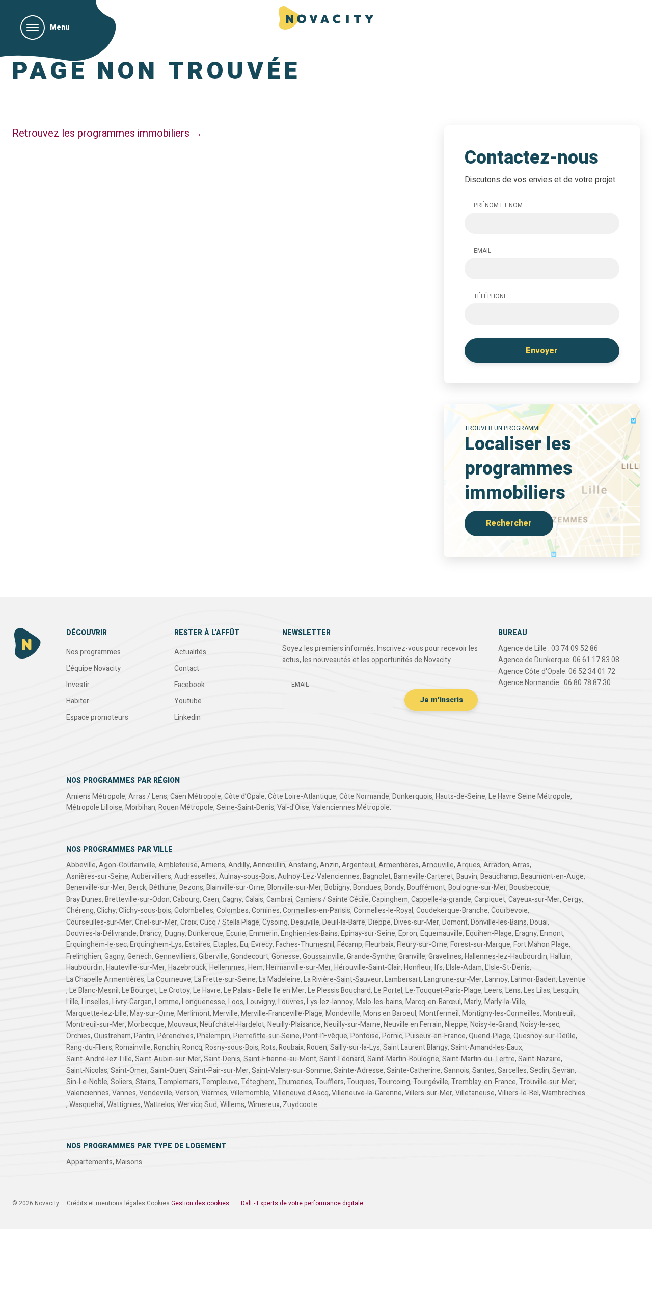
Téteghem (258, 1081)
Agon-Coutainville (127, 865)
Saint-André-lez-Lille (99, 1059)
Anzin (329, 865)
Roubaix (291, 1047)
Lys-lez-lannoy (330, 1001)
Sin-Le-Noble (86, 1081)
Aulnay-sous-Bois (247, 876)
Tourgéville (430, 1081)
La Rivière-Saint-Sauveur (343, 979)
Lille (72, 1001)
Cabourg (186, 899)
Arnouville (438, 865)
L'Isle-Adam (464, 967)
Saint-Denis (222, 1059)
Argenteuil (358, 865)
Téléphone (490, 296)
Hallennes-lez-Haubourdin (506, 956)
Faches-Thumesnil (305, 944)
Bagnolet (377, 876)
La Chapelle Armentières (105, 979)
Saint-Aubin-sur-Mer (168, 1059)
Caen (211, 899)
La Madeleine (280, 979)
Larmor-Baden (533, 979)
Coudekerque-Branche (452, 910)
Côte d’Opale (244, 796)
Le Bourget (139, 990)
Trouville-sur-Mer (547, 1081)
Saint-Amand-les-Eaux (486, 1047)
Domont (455, 922)
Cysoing (275, 922)
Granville (411, 956)
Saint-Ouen (168, 1070)
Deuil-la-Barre (343, 922)
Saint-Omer (129, 1070)
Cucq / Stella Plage (229, 922)
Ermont (551, 933)
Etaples (225, 944)
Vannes (124, 1093)
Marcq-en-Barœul (433, 1001)
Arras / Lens (147, 796)
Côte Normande (364, 796)
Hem (255, 967)
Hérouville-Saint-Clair (367, 967)
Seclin (539, 1070)
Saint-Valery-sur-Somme (291, 1070)
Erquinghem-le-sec (96, 944)
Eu (244, 944)
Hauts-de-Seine (460, 796)
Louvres (291, 1001)
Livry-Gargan (132, 1001)
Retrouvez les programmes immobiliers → (107, 133)
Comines (266, 910)
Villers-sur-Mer (428, 1093)
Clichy (106, 910)
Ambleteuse (178, 865)
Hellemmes (227, 967)
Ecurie (236, 933)
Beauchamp (499, 876)
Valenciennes (87, 1093)
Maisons (129, 1161)
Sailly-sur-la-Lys (355, 1047)
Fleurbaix (379, 944)
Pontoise (364, 1036)
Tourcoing (394, 1081)
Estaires (197, 944)
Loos (235, 1001)
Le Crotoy (174, 990)
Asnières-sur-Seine (97, 876)
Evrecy (262, 944)
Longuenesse (203, 1001)
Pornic (392, 1036)
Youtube (188, 701)
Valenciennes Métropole (351, 807)
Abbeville (81, 865)
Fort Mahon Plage (541, 944)
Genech (139, 956)
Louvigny (261, 1001)
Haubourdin (84, 967)
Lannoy (496, 979)
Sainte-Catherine (414, 1070)
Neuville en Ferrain (413, 1024)
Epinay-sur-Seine (368, 933)
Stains (145, 1081)
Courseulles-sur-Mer (99, 922)
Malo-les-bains (379, 1001)
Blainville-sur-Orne (235, 887)
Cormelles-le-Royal (383, 910)
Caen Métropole (195, 796)
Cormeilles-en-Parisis (316, 910)
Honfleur (417, 967)
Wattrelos (159, 1104)
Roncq (192, 1047)
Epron (407, 933)
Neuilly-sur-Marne (352, 1024)
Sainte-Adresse (359, 1070)
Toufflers (329, 1081)
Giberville (213, 956)
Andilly (239, 865)
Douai (539, 922)
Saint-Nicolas (86, 1070)
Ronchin (166, 1047)
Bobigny (337, 887)
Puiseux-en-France (435, 1036)
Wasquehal (86, 1104)
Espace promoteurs (97, 717)
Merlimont (193, 1013)
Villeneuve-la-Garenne (367, 1093)
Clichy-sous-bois (145, 910)
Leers (493, 990)
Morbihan (140, 807)
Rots (268, 1047)
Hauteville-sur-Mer (135, 967)
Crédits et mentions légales (106, 1203)
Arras (521, 865)
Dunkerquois (412, 796)
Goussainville (323, 956)
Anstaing (302, 865)
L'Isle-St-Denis (507, 967)
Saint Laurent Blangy (415, 1047)
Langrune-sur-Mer (453, 979)
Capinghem (390, 899)
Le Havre (207, 990)
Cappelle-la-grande (441, 899)
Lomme (167, 1001)
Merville (225, 1013)
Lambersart (403, 979)
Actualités (190, 652)
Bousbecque (529, 887)
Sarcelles (512, 1070)
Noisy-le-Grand (493, 1024)
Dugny (175, 933)
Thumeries (295, 1081)
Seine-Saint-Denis (245, 807)
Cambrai (279, 899)
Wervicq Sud (197, 1104)
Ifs (438, 967)
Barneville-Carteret (423, 876)
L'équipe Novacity (93, 668)
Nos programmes (93, 652)
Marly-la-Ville (504, 1001)
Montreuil (558, 1013)
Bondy (394, 887)
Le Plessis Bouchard (339, 990)
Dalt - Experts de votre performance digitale (302, 1203)
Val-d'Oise (293, 807)
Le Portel (388, 990)
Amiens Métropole (95, 796)
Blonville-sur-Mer (294, 887)
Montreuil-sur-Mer (95, 1024)
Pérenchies (175, 1036)
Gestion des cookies (200, 1203)
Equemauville (441, 933)
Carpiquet (489, 899)
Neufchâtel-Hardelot (232, 1024)
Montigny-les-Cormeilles (501, 1013)
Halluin (560, 956)
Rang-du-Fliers (89, 1047)
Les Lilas (537, 990)
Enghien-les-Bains (309, 933)
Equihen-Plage (489, 933)
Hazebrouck (187, 967)
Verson (186, 1093)
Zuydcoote (300, 1104)
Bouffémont (426, 887)
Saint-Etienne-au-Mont (279, 1059)
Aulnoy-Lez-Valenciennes (319, 876)
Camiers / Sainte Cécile (332, 899)
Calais (254, 899)
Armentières (398, 865)
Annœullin (269, 865)
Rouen (317, 1047)
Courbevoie (509, 910)
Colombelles (193, 910)
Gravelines (444, 956)
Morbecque (146, 1024)
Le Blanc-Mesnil (94, 990)
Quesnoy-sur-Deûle (544, 1036)
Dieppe (379, 922)
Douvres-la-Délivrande (101, 933)
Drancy (150, 933)
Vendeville (155, 1093)
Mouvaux (182, 1024)
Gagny (114, 956)
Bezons (191, 887)
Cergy (572, 899)
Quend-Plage (489, 1036)
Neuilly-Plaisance (294, 1024)
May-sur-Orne (152, 1013)
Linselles (95, 1001)
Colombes (232, 910)
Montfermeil (439, 1013)
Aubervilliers (151, 876)
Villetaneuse (475, 1093)
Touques (361, 1081)
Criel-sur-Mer (156, 922)
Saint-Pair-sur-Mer (219, 1070)
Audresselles (195, 876)
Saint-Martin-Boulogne (403, 1059)
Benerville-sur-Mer (95, 887)
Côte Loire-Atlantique (302, 796)
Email (482, 250)
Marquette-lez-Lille (96, 1013)
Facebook (189, 684)
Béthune (162, 887)
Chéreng (80, 910)
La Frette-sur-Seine (225, 979)
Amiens (213, 865)
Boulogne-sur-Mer (477, 887)
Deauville (305, 922)
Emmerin (263, 933)
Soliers (121, 1081)
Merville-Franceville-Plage (281, 1013)
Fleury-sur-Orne (422, 944)
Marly (472, 1001)
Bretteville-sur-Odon (137, 899)
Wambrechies (563, 1093)
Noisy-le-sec (539, 1024)
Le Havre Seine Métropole (529, 796)
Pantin (144, 1036)
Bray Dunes (84, 899)
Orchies (78, 1036)
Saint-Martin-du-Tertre (478, 1059)
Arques (468, 865)
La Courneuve (169, 979)
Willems (232, 1104)
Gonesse (285, 956)
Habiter (77, 701)
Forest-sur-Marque (480, 944)
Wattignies (124, 1104)
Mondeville (342, 1013)
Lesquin (565, 990)
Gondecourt (249, 956)
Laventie (572, 979)
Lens (513, 990)
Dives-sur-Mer (416, 922)
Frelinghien (83, 956)
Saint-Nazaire (539, 1059)
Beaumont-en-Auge (552, 876)
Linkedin (187, 717)
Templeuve (220, 1081)
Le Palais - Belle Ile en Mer (264, 990)
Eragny (526, 933)
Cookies (158, 1203)
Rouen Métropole (185, 807)
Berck (137, 887)
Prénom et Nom (498, 205)
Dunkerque (205, 933)
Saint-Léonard (341, 1059)
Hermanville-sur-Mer (298, 967)
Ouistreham (112, 1036)
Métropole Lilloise (94, 807)
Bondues (367, 887)
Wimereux (264, 1104)
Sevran (563, 1070)
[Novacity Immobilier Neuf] (326, 18)
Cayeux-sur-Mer (534, 899)
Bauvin (466, 876)
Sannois (456, 1070)
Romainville (133, 1047)
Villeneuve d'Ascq (301, 1093)
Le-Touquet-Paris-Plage (443, 990)
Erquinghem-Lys (156, 944)
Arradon (496, 865)
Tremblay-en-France (483, 1081)
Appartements (89, 1161)
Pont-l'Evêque (325, 1036)
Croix (188, 922)
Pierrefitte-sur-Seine (266, 1036)
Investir (78, 684)
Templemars (178, 1081)
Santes (483, 1070)
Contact (186, 668)
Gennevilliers (175, 956)
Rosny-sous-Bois (231, 1047)
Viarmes (214, 1093)
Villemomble (249, 1093)
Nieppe (456, 1024)
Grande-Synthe (371, 956)
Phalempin (213, 1036)
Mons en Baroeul (389, 1013)
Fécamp (349, 944)
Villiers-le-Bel (518, 1093)
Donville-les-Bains (499, 922)
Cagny (232, 899)
